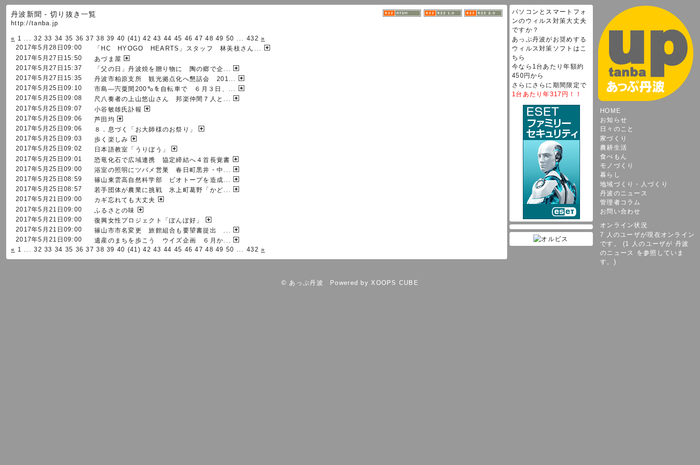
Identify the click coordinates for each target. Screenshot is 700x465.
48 (209, 38)
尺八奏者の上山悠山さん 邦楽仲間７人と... (162, 98)
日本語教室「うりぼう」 (131, 149)
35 (69, 38)
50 (230, 38)
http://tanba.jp (34, 23)
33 (48, 38)
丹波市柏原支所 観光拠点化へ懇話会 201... (165, 78)
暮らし (610, 174)
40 (121, 38)
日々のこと (617, 128)
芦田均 (104, 119)
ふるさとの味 (114, 210)
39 (111, 38)
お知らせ (613, 119)
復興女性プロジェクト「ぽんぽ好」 (148, 220)
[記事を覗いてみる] (268, 48)
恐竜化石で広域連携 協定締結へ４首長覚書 (162, 159)
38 (100, 38)
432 (253, 38)
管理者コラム (620, 202)
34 (59, 38)
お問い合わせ (620, 211)
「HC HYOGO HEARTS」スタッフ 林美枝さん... (177, 48)
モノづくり (617, 165)
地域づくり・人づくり (634, 184)
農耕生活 (613, 147)
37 (90, 38)
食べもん (613, 156)
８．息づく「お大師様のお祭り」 (145, 129)
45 (178, 38)
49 (220, 38)
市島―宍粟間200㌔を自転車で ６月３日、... (165, 88)
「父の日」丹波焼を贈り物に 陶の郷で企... (162, 68)
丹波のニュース (624, 193)
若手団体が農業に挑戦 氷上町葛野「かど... (162, 189)
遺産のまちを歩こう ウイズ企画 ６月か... (162, 240)
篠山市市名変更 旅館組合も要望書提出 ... (162, 230)
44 (168, 38)
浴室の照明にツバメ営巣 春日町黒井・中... (162, 169)
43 (157, 38)
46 (189, 38)
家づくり (613, 138)
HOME (610, 110)
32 (38, 38)
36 (80, 38)
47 (199, 38)
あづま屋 (107, 58)
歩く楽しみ (111, 139)
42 (147, 38)
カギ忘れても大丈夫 (125, 199)
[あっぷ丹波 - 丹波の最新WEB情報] (646, 53)
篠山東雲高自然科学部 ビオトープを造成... (162, 179)
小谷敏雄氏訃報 (118, 109)
